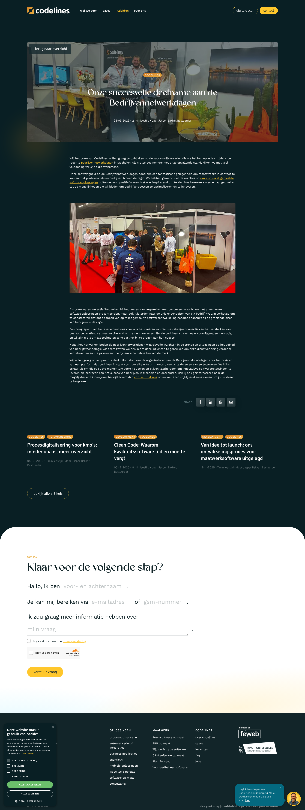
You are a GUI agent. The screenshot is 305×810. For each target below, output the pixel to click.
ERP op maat (161, 743)
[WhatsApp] (220, 402)
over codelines (205, 737)
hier (247, 800)
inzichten (122, 11)
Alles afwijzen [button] (30, 793)
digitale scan (245, 11)
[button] (30, 801)
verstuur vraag (45, 672)
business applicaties (123, 753)
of (137, 601)
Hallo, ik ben (43, 586)
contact (268, 11)
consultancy (118, 783)
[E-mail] (231, 402)
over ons (140, 11)
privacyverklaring (74, 641)
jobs (198, 761)
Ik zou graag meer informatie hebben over (82, 616)
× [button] (52, 727)
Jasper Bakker (167, 121)
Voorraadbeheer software (169, 767)
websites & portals (122, 771)
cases (106, 11)
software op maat (122, 777)
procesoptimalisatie (123, 737)
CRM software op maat (168, 755)
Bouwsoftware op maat (168, 737)
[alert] (30, 764)
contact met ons (145, 377)
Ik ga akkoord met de (59, 641)
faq (197, 755)
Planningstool (161, 761)
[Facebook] (200, 402)
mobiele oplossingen (124, 765)
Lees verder (28, 753)
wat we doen (88, 11)
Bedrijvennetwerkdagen (97, 162)
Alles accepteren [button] (30, 784)
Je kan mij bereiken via (57, 601)
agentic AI (116, 759)
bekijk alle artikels (48, 494)
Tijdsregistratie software (169, 749)
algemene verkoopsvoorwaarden (258, 806)
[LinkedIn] (210, 402)
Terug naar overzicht (50, 49)
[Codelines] (48, 10)
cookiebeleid (229, 806)
